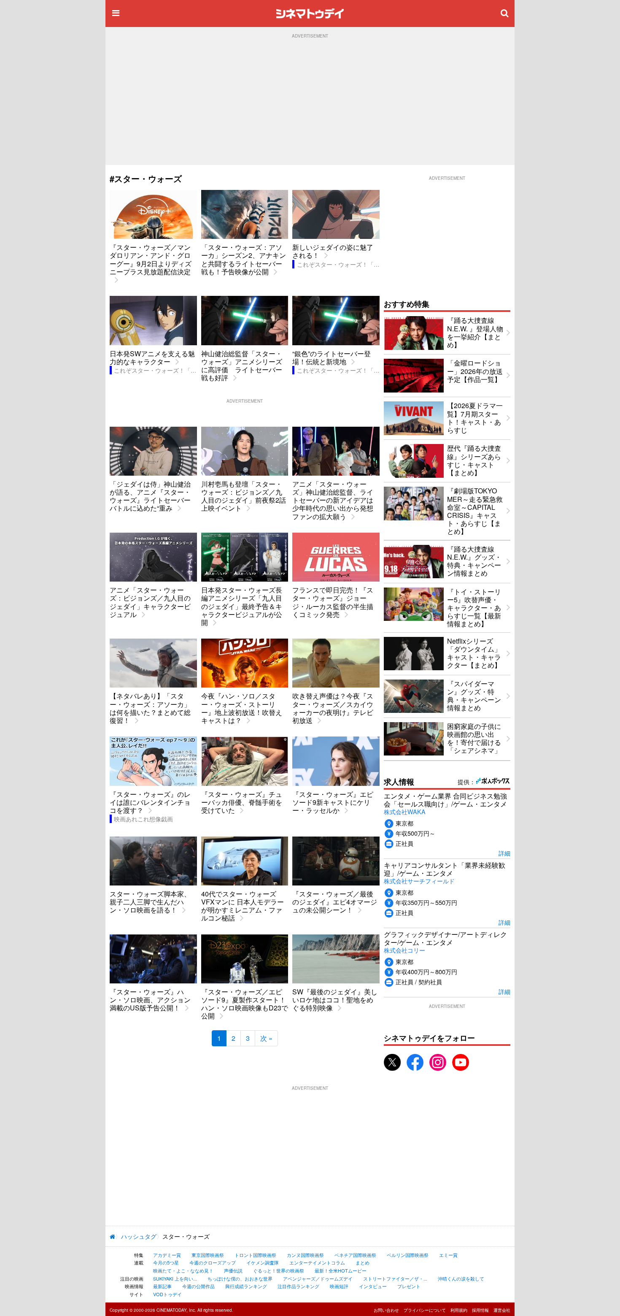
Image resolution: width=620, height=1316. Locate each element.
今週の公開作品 (198, 1286)
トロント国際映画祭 (255, 1254)
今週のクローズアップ (212, 1262)
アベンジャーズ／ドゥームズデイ (318, 1278)
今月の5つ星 (166, 1262)
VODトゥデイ (167, 1294)
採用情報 (480, 1310)
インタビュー (373, 1286)
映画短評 (339, 1286)
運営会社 (501, 1310)
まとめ (362, 1262)
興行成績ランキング (246, 1286)
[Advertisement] (310, 102)
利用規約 (458, 1310)
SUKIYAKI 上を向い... (175, 1278)
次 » (266, 1038)
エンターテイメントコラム (317, 1262)
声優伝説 (233, 1270)
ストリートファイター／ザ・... (395, 1278)
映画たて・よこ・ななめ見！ (183, 1270)
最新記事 (162, 1286)
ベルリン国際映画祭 (408, 1254)
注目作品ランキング (298, 1286)
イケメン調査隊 (262, 1262)
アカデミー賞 (167, 1254)
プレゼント (409, 1286)
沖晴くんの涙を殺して (461, 1278)
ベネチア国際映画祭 (355, 1254)
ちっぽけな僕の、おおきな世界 (240, 1278)
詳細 (504, 852)
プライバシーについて (425, 1310)
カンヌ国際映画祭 (305, 1254)
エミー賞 (448, 1254)
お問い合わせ (386, 1310)
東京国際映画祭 (207, 1254)
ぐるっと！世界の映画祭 (278, 1270)
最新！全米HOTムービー (341, 1270)
